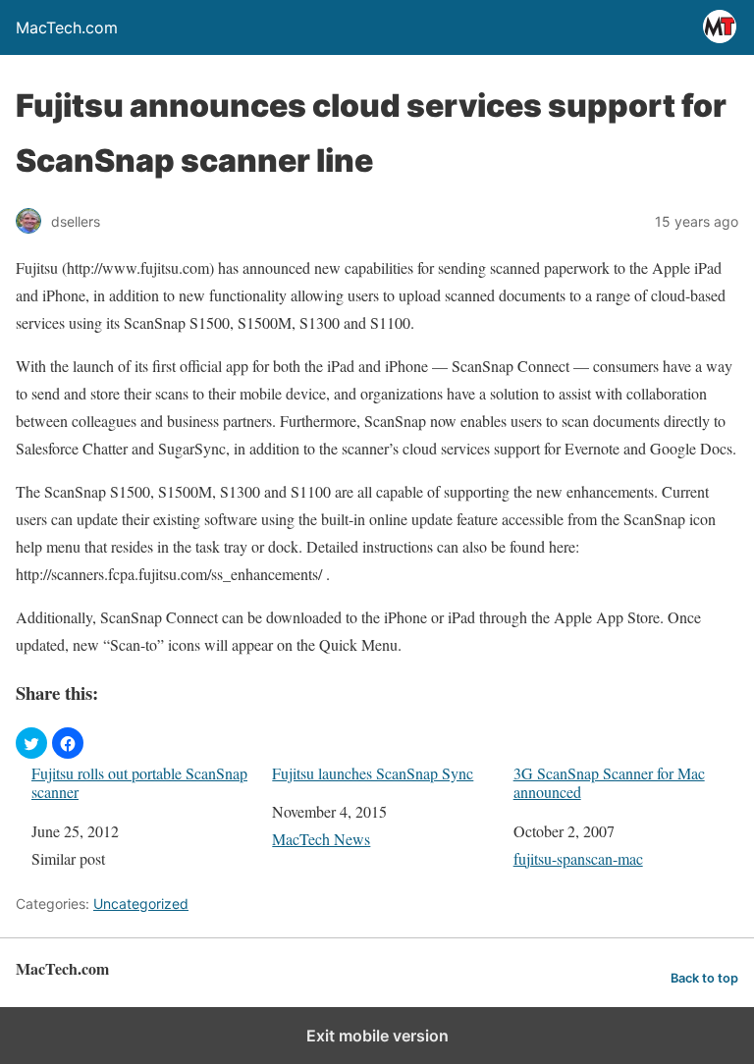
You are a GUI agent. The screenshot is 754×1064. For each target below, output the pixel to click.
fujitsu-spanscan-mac (578, 858)
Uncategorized (140, 903)
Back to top (704, 978)
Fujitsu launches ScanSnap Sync (372, 773)
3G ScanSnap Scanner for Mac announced (609, 782)
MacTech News (321, 838)
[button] (31, 743)
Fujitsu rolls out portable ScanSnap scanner (139, 782)
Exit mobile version (377, 1035)
